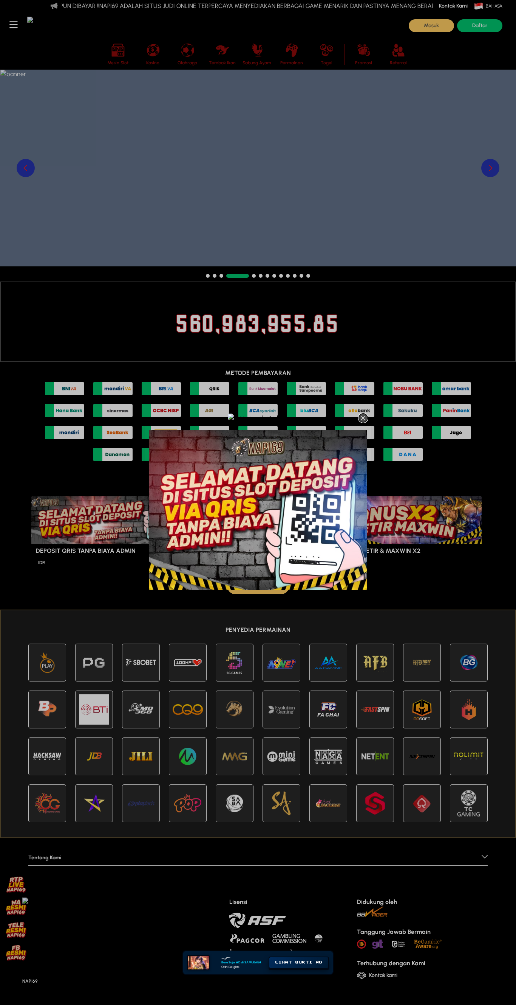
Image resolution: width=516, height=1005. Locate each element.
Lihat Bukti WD (299, 962)
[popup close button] (363, 418)
